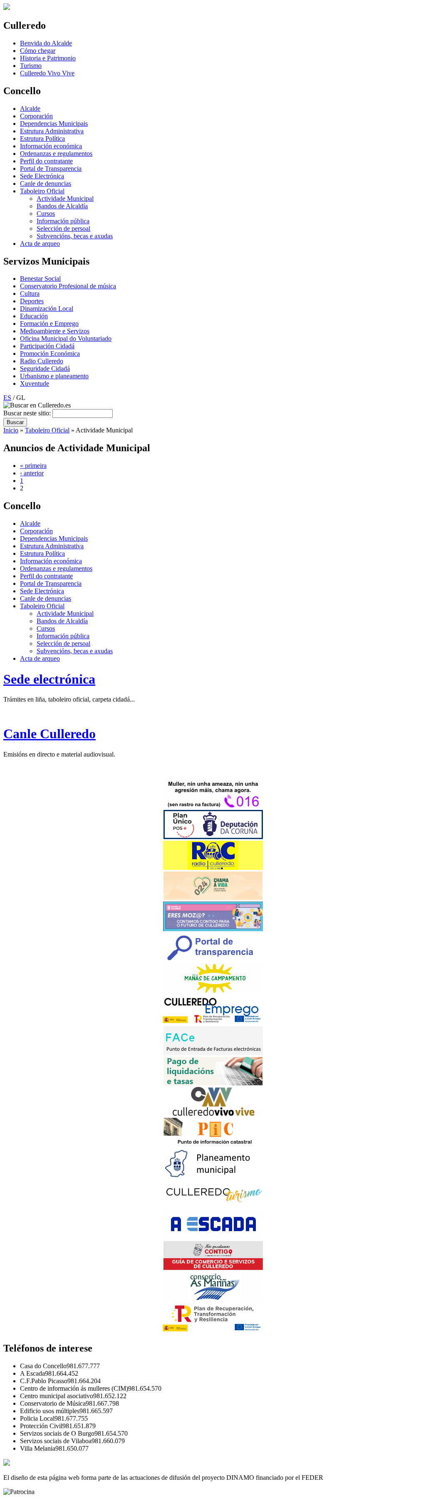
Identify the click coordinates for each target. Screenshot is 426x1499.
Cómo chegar (37, 50)
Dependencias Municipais (54, 123)
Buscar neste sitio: (27, 413)
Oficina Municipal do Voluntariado (65, 338)
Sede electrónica (49, 679)
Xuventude (34, 383)
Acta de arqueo (40, 243)
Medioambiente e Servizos (54, 331)
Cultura (30, 293)
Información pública (63, 221)
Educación (34, 316)
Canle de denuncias (45, 183)
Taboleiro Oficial (42, 191)
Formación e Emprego (49, 323)
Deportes (32, 301)
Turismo (31, 65)
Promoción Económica (50, 353)
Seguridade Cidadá (45, 368)
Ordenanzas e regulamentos (56, 153)
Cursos (46, 213)
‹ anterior (32, 473)
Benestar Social (40, 278)
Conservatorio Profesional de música (68, 286)
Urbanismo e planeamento (54, 376)
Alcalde (30, 108)
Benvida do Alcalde (46, 43)
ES (7, 397)
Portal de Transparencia (51, 168)
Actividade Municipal (65, 198)
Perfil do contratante (46, 161)
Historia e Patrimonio (48, 58)
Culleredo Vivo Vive (47, 73)
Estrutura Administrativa (52, 131)
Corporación (36, 116)
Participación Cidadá (47, 346)
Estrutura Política (42, 138)
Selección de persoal (63, 228)
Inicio (10, 430)
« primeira (33, 465)
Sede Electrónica (42, 176)
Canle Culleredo (49, 733)
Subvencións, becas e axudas (75, 236)
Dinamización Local (46, 308)
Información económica (51, 146)
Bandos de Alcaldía (62, 206)
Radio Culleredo (41, 361)
